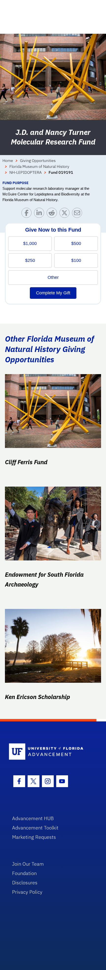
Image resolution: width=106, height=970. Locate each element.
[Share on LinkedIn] (40, 214)
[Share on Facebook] (27, 214)
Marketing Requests (34, 837)
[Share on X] (65, 214)
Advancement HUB (33, 818)
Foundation (24, 873)
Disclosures (24, 882)
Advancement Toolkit (35, 827)
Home (7, 160)
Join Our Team (28, 863)
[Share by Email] (78, 214)
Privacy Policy (27, 892)
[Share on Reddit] (53, 214)
